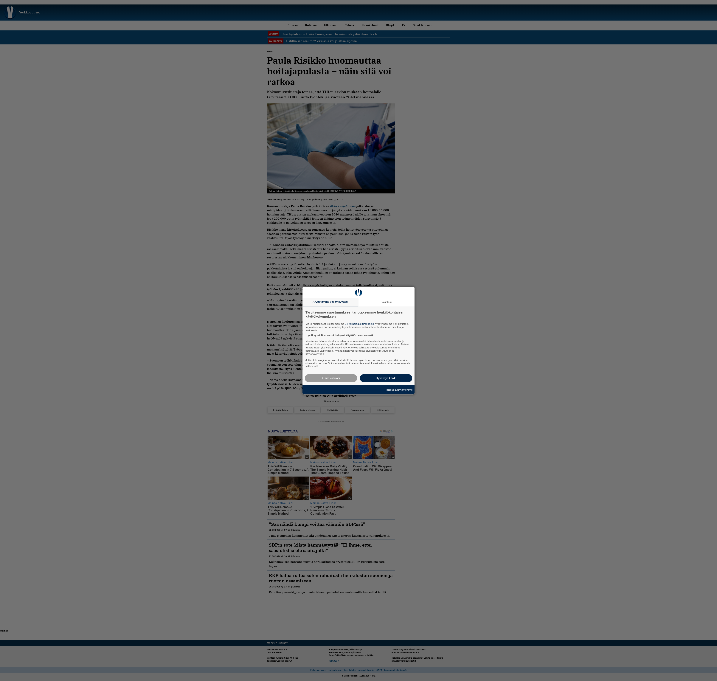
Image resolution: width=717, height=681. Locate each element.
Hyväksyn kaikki (386, 378)
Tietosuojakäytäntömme (398, 389)
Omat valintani (331, 378)
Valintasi (386, 302)
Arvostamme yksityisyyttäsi (330, 301)
